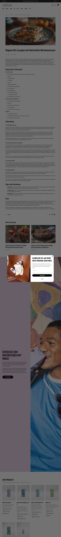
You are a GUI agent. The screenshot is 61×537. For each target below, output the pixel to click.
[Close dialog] (52, 256)
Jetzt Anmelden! (42, 275)
